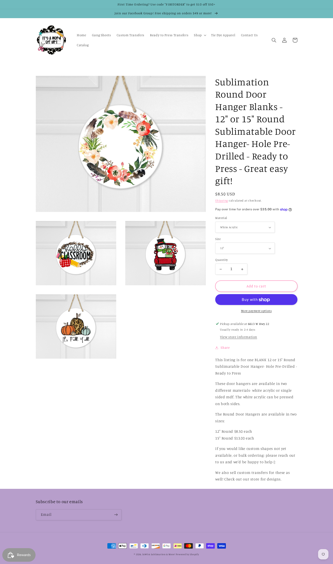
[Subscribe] (116, 514)
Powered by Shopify (187, 554)
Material (221, 218)
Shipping (221, 200)
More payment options (256, 311)
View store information (238, 337)
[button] (199, 35)
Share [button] (225, 348)
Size (218, 239)
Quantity (221, 260)
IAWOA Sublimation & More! (158, 554)
